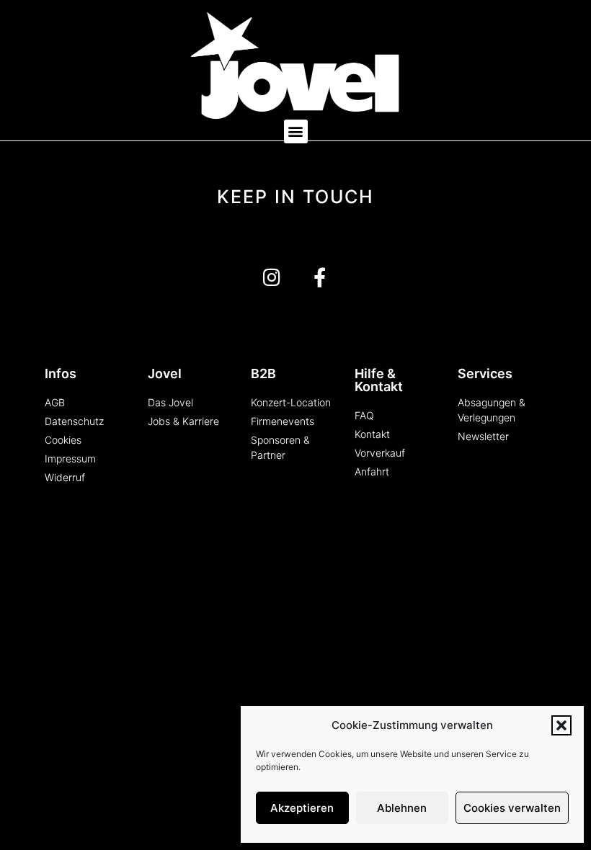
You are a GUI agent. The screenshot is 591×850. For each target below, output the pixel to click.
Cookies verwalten (512, 808)
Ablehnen (402, 808)
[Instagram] (271, 277)
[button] (561, 725)
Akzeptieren (302, 808)
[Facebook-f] (319, 277)
